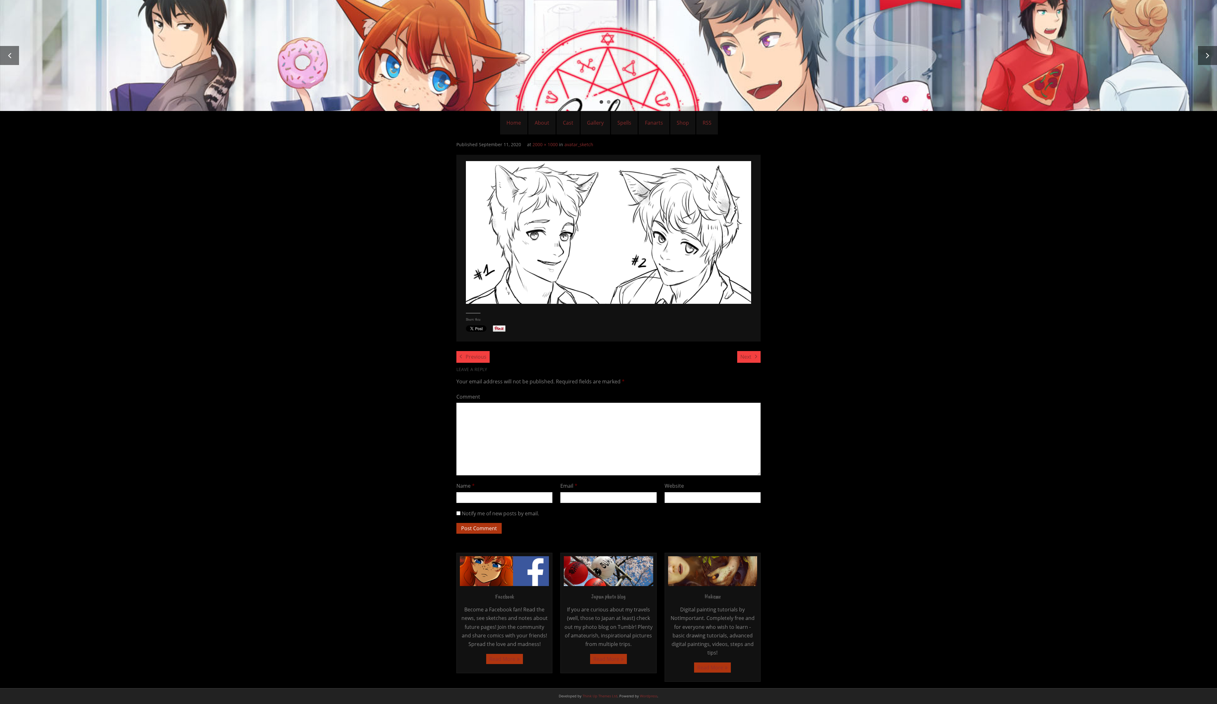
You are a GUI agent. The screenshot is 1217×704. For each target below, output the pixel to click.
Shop (683, 122)
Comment (468, 396)
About (542, 122)
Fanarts (654, 122)
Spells (624, 122)
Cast (568, 122)
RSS (707, 122)
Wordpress (648, 696)
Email (568, 485)
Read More (502, 658)
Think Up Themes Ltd (600, 696)
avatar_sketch (578, 144)
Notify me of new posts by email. (500, 513)
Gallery (595, 122)
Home (513, 122)
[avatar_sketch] (608, 232)
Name (465, 485)
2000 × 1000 (545, 144)
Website (674, 485)
